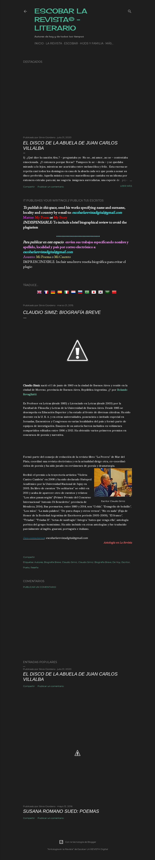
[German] (54, 291)
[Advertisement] (77, 447)
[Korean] (101, 291)
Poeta (26, 567)
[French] (47, 291)
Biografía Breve (52, 562)
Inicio (39, 43)
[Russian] (81, 291)
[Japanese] (94, 291)
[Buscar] (129, 10)
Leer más (126, 185)
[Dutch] (74, 291)
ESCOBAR (71, 43)
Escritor (126, 562)
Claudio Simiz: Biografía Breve (94, 562)
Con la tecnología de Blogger (80, 841)
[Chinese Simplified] (115, 291)
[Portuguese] (88, 291)
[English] (40, 291)
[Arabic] (108, 291)
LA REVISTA (54, 43)
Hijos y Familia (91, 43)
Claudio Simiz (69, 562)
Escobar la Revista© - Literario (60, 19)
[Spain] (60, 291)
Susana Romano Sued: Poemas (61, 811)
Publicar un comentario (51, 186)
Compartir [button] (29, 186)
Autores (38, 562)
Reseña (34, 567)
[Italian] (67, 291)
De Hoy (116, 562)
